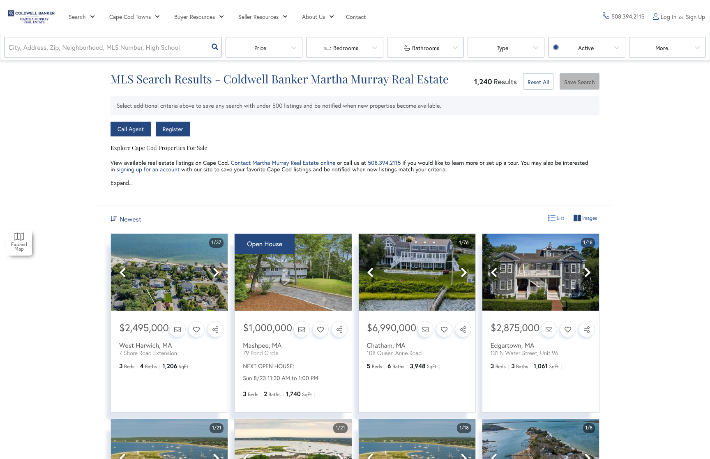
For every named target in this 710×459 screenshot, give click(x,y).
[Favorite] (196, 329)
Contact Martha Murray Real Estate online (283, 162)
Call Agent (131, 129)
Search (77, 17)
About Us (313, 17)
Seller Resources (258, 17)
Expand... (122, 183)
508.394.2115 (384, 162)
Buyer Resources (194, 17)
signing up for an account (148, 169)
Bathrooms (425, 48)
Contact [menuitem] (356, 17)
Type (502, 48)
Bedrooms (345, 48)
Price (260, 48)
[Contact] (177, 329)
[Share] (215, 329)
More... (663, 48)
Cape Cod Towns (130, 17)
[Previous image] (122, 273)
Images (589, 218)
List (560, 218)
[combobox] (9, 47)
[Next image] (216, 273)
